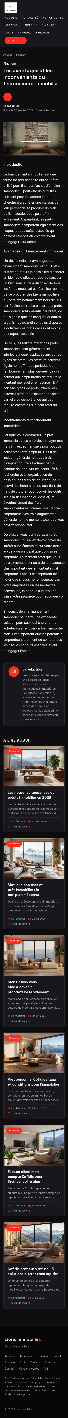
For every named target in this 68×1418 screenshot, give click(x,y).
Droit (9, 32)
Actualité (30, 17)
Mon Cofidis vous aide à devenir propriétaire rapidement (28, 987)
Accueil (11, 17)
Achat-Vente (52, 17)
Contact (15, 40)
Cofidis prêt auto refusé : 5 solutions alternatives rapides (33, 1271)
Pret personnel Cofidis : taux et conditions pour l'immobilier (33, 1082)
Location (12, 25)
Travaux (24, 32)
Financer (49, 25)
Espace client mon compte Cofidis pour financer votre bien (25, 1176)
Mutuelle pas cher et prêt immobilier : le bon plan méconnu (25, 889)
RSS (46, 1368)
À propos (42, 32)
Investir (31, 25)
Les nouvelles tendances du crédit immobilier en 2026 (31, 795)
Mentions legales (29, 1368)
